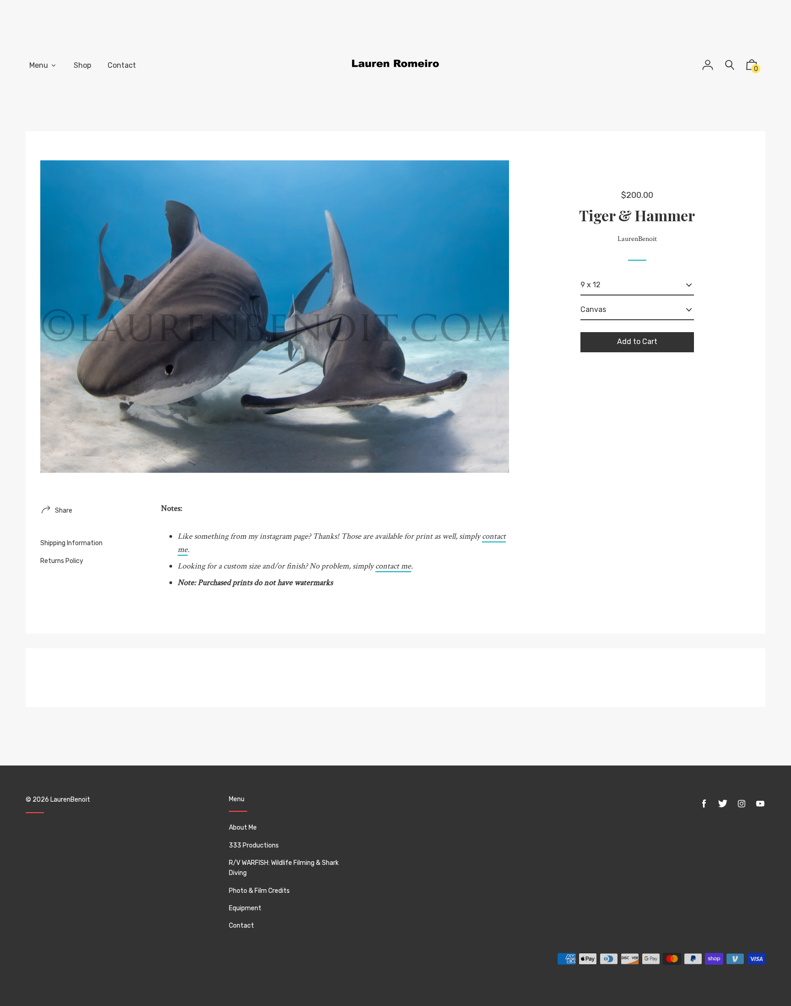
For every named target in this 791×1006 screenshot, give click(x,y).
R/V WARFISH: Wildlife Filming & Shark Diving (284, 868)
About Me (243, 827)
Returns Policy (61, 561)
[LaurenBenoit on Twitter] (723, 803)
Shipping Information (71, 543)
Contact (241, 925)
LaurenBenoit (70, 800)
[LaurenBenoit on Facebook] (704, 803)
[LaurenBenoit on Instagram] (742, 803)
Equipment (245, 908)
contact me (393, 566)
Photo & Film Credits (259, 891)
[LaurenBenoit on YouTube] (760, 803)
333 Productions (254, 845)
